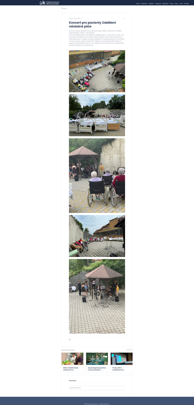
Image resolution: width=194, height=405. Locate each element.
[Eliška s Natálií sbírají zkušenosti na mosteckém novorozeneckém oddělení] (72, 359)
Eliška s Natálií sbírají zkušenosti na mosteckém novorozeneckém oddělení (70, 369)
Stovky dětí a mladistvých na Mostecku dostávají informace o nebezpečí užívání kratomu (120, 369)
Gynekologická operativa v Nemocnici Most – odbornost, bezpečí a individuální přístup (97, 369)
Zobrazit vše (129, 350)
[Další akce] (124, 18)
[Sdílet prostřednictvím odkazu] (69, 339)
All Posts (64, 8)
